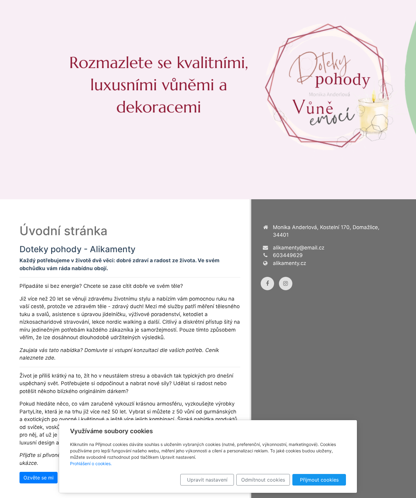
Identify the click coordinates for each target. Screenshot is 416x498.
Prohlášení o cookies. (91, 463)
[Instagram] (285, 283)
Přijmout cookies (319, 480)
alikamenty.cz (289, 263)
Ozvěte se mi (38, 478)
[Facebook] (267, 283)
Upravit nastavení (207, 480)
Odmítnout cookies (263, 480)
